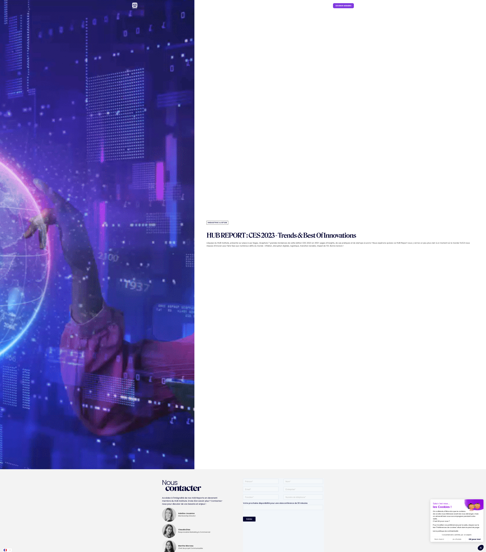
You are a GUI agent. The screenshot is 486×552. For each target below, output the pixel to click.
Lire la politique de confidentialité (445, 531)
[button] (241, 5)
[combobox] (7, 550)
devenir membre (343, 5)
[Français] (7, 550)
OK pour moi (475, 539)
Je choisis (456, 539)
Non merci (439, 539)
